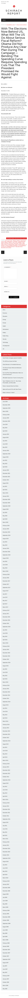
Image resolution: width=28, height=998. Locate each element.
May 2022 (5, 463)
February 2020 (6, 525)
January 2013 (6, 766)
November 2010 (6, 851)
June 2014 (5, 711)
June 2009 (5, 900)
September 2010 (6, 858)
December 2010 (6, 848)
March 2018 (5, 571)
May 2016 (5, 636)
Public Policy (22, 238)
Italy (13, 242)
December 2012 (6, 770)
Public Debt (22, 243)
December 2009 (6, 887)
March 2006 (5, 985)
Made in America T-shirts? (9, 392)
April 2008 (5, 936)
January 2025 (6, 417)
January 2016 (6, 649)
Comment (7, 267)
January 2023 (6, 450)
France (6, 242)
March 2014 (5, 721)
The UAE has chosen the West (10, 361)
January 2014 (6, 727)
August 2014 (5, 705)
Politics (17, 238)
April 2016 (5, 639)
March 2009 (5, 907)
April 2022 (5, 466)
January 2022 (6, 470)
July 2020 (5, 512)
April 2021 (5, 489)
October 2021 (6, 479)
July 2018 (5, 561)
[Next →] (25, 252)
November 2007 (6, 952)
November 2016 (6, 620)
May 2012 (5, 793)
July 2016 (5, 629)
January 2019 (6, 548)
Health (4, 326)
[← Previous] (2, 252)
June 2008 (5, 930)
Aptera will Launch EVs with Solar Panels (12, 389)
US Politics (4, 246)
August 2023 (5, 437)
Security (4, 339)
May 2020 (5, 515)
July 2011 (5, 825)
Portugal (16, 243)
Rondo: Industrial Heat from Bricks (10, 386)
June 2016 (5, 633)
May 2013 (5, 753)
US (3, 348)
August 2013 (5, 744)
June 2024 (5, 424)
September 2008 (6, 923)
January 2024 (6, 434)
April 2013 (5, 757)
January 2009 (6, 913)
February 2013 (6, 763)
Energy (4, 319)
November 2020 (6, 502)
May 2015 (5, 675)
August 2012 (5, 783)
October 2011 (6, 815)
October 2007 (6, 956)
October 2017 (6, 584)
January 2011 (6, 845)
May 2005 (5, 988)
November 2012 (6, 773)
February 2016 (6, 646)
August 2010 (5, 861)
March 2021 (5, 492)
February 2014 (6, 724)
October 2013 (6, 737)
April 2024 (5, 431)
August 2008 (5, 926)
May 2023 (5, 447)
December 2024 (6, 421)
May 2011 (5, 832)
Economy (15, 241)
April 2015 (5, 678)
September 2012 (6, 780)
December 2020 (6, 499)
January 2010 (6, 884)
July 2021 (5, 486)
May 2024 (5, 427)
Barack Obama (16, 240)
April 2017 (5, 603)
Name (6, 281)
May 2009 (5, 903)
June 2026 (5, 401)
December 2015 (6, 652)
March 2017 (5, 607)
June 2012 (5, 789)
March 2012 (5, 799)
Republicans (11, 244)
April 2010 (5, 874)
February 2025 (6, 414)
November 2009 (6, 890)
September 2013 (6, 740)
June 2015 (5, 672)
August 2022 (5, 457)
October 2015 (6, 659)
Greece (10, 242)
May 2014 (5, 714)
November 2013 (6, 734)
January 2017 (6, 613)
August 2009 (5, 894)
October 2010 (6, 855)
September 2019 (6, 535)
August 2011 (5, 822)
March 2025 (5, 411)
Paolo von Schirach (22, 24)
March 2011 (5, 838)
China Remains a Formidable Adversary (12, 364)
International (10, 238)
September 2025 (6, 408)
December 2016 (6, 616)
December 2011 (6, 809)
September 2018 (6, 554)
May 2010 (5, 871)
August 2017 (5, 590)
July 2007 (5, 965)
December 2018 (6, 551)
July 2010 (5, 864)
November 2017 (6, 581)
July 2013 (5, 747)
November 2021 (6, 476)
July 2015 (5, 669)
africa (4, 309)
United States (21, 244)
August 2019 (5, 538)
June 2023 (5, 444)
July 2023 (5, 440)
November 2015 (6, 656)
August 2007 (5, 962)
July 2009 (5, 897)
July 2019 (5, 541)
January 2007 (6, 979)
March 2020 (5, 522)
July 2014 (5, 708)
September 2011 (6, 819)
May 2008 (5, 933)
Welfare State (19, 246)
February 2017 (6, 610)
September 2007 (6, 959)
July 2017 (5, 594)
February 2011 (6, 842)
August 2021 (5, 483)
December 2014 (6, 691)
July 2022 (5, 460)
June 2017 (5, 597)
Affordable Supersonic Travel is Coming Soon (13, 377)
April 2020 (5, 519)
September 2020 (6, 506)
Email (6, 286)
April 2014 (5, 718)
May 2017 (5, 600)
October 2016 (6, 623)
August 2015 (5, 665)
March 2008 (5, 939)
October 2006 (6, 982)
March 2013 (5, 760)
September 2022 (6, 453)
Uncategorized (6, 345)
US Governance (22, 245)
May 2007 (5, 972)
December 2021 (6, 473)
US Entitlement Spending (11, 245)
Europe (4, 322)
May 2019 (5, 545)
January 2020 (6, 528)
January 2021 (6, 496)
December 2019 (6, 532)
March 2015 (5, 682)
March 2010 (5, 877)
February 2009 (6, 910)
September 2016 (6, 626)
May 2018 (5, 568)
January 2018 (6, 577)
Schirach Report (14, 12)
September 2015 (6, 662)
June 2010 (5, 868)
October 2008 (6, 920)
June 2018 (5, 564)
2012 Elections (8, 240)
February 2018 (6, 574)
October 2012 (6, 776)
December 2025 (6, 404)
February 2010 (6, 881)
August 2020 (5, 509)
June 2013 (5, 750)
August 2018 (5, 558)
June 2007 (5, 969)
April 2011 (5, 835)
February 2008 (6, 943)
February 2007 (6, 975)
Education (5, 316)
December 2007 (6, 949)
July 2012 (5, 786)
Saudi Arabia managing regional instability (12, 358)
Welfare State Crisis (6, 247)
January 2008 (6, 946)
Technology (5, 342)
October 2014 (6, 698)
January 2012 (6, 806)
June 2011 (5, 828)
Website (6, 291)
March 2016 (5, 643)
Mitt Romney (18, 242)
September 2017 (6, 587)
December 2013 (6, 731)
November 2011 (6, 812)
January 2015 (6, 688)
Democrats (9, 241)
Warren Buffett (11, 246)
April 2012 (5, 796)
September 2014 (6, 701)
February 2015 (6, 685)
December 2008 (6, 917)
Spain (16, 244)
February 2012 (6, 802)
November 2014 (6, 695)
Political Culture (8, 243)
